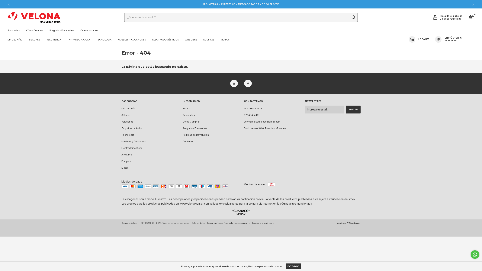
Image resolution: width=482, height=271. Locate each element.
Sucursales (14, 30)
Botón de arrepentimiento (263, 223)
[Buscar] (353, 17)
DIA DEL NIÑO (15, 39)
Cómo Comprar (34, 30)
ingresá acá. (242, 223)
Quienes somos (89, 30)
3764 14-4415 (251, 115)
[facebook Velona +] (248, 83)
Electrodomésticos (165, 39)
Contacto (188, 141)
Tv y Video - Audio (78, 39)
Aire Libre (191, 39)
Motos (225, 39)
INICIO (186, 108)
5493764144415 (253, 108)
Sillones (34, 39)
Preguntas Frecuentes (62, 30)
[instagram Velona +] (234, 83)
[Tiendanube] (349, 223)
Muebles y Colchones (132, 39)
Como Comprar (191, 121)
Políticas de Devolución (196, 134)
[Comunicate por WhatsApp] (475, 254)
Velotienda (54, 39)
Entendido (293, 266)
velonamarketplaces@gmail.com (262, 121)
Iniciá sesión (454, 15)
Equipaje (208, 39)
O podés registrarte (450, 18)
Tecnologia (103, 39)
